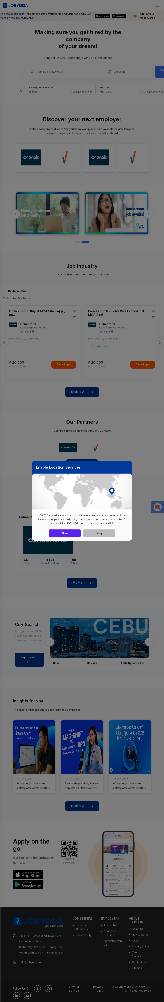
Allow (64, 533)
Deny (99, 533)
